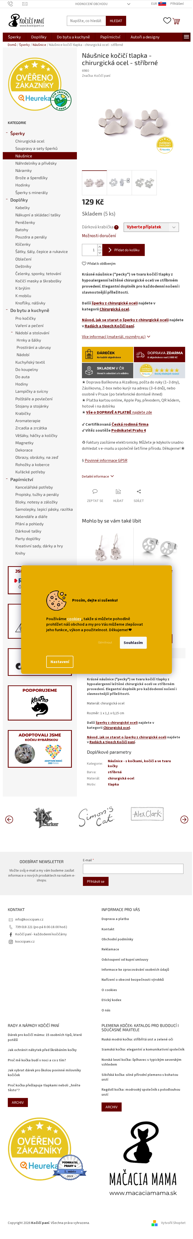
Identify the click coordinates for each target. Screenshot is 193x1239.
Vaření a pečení (29, 325)
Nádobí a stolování (32, 332)
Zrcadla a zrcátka (31, 427)
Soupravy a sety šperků (36, 148)
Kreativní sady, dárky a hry (39, 545)
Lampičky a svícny (31, 391)
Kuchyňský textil (30, 362)
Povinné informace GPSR (106, 460)
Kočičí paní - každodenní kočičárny (41, 934)
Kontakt (108, 929)
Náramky (23, 170)
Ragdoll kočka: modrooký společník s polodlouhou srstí (141, 1092)
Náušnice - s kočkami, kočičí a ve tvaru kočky (139, 763)
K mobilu (23, 295)
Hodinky (22, 184)
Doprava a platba (115, 919)
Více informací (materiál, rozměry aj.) (114, 337)
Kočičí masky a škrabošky (38, 280)
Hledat (116, 21)
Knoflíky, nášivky (30, 302)
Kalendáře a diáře (31, 516)
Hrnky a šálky (29, 340)
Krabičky (23, 413)
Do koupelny (26, 369)
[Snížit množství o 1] (99, 253)
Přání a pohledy (29, 523)
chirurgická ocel (121, 778)
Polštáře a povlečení (34, 398)
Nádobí (23, 354)
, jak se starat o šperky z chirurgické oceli (125, 320)
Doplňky (19, 200)
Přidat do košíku (126, 250)
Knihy (20, 553)
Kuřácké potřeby (30, 471)
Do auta (22, 376)
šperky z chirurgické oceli (115, 303)
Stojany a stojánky (32, 406)
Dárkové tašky (28, 531)
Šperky (17, 133)
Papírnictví (21, 479)
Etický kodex (111, 1000)
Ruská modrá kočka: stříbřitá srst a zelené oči (137, 1039)
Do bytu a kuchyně (29, 310)
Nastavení (60, 662)
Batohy (21, 229)
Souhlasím (133, 642)
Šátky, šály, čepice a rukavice (41, 251)
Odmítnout (105, 642)
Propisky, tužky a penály (37, 494)
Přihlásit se (96, 881)
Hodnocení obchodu (91, 4)
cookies (74, 619)
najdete (119, 412)
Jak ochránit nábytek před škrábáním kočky (42, 1050)
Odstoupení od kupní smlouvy (125, 959)
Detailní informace (95, 476)
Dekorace (24, 449)
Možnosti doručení (99, 236)
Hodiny (21, 383)
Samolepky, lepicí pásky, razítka (44, 509)
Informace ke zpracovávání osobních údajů (135, 969)
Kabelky (22, 207)
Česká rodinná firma (130, 424)
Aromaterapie (27, 420)
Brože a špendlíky (31, 177)
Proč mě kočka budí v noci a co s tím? (37, 1060)
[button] (184, 819)
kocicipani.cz (25, 941)
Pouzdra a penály (31, 236)
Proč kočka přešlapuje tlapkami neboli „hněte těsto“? (44, 1088)
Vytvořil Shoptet (173, 1222)
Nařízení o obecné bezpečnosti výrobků (133, 979)
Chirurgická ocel (29, 141)
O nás (106, 1010)
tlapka (113, 784)
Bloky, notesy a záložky (36, 501)
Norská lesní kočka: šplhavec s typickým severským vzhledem (141, 1062)
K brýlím (22, 288)
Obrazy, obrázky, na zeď (36, 457)
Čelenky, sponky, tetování (38, 273)
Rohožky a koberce (32, 464)
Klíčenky (22, 244)
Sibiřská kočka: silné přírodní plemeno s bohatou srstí (140, 1077)
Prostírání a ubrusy (34, 347)
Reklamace (110, 949)
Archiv (18, 1102)
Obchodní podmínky (117, 939)
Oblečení (23, 258)
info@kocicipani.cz (29, 919)
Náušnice (23, 155)
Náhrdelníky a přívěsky (36, 163)
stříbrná (115, 772)
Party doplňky (27, 538)
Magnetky (24, 442)
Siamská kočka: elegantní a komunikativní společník (143, 1049)
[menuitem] (14, 37)
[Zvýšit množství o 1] (99, 247)
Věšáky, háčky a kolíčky (36, 435)
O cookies (109, 990)
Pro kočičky (25, 318)
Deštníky (23, 266)
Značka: (96, 75)
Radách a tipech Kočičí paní (109, 326)
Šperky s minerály (31, 192)
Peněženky (25, 222)
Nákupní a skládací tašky (37, 214)
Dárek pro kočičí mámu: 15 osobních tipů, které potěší (45, 1037)
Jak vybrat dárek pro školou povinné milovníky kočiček (44, 1073)
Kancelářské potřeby (34, 487)
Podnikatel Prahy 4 (128, 430)
